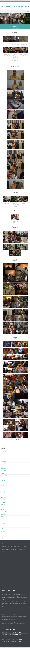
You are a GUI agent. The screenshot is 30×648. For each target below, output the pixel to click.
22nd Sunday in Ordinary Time (8, 632)
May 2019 (3, 492)
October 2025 (3, 461)
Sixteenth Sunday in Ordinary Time (9, 641)
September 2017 (4, 516)
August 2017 (3, 519)
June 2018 (3, 499)
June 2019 (3, 490)
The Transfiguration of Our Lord (8, 634)
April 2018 (3, 504)
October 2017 (3, 514)
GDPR (24, 623)
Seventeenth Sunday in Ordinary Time (9, 639)
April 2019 (3, 495)
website (7, 599)
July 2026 (2, 454)
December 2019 (4, 485)
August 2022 (3, 470)
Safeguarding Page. (21, 609)
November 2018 (4, 497)
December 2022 (4, 468)
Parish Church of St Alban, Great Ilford (15, 6)
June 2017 (3, 523)
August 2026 (3, 451)
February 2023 (4, 466)
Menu (15, 11)
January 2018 (3, 509)
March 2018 (3, 507)
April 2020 (3, 483)
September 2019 (4, 487)
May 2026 (3, 456)
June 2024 (3, 463)
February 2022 (4, 475)
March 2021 (3, 480)
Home (14, 28)
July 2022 (2, 473)
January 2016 (3, 531)
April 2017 (3, 528)
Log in (2, 537)
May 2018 (3, 502)
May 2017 (3, 526)
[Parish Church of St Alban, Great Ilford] (15, 23)
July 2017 (2, 521)
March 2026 (3, 458)
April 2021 (3, 478)
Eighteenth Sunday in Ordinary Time (9, 636)
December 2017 (4, 511)
